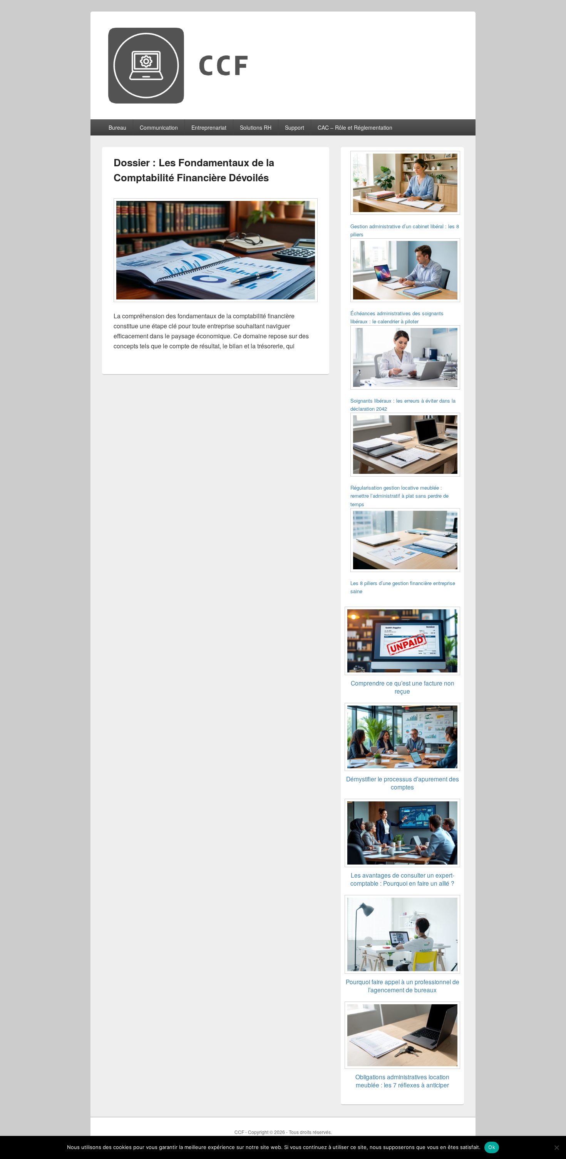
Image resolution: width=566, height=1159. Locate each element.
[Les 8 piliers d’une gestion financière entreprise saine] (405, 541)
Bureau (117, 127)
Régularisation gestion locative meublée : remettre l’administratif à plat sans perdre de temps (399, 495)
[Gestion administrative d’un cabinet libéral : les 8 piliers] (405, 184)
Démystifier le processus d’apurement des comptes (402, 782)
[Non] (556, 1147)
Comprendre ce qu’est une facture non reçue (402, 687)
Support (294, 127)
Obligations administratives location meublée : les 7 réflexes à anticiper (402, 1080)
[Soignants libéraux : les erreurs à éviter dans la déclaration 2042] (405, 358)
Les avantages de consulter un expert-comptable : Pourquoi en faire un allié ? (402, 879)
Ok (491, 1147)
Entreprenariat (208, 127)
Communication (159, 127)
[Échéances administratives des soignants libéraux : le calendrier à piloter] (405, 271)
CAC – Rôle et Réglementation (355, 127)
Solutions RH (255, 127)
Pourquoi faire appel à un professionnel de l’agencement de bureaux (402, 985)
